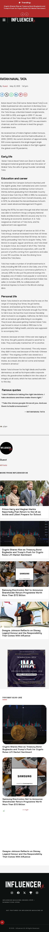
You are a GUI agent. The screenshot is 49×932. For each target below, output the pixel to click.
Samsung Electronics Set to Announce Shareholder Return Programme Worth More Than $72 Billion (22, 593)
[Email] (25, 95)
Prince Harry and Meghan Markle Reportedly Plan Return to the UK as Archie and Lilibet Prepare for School (21, 512)
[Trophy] (31, 893)
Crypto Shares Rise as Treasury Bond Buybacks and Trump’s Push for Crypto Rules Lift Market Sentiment (24, 7)
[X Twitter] (7, 95)
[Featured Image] (24, 724)
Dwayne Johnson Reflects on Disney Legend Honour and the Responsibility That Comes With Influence (22, 633)
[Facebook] (2, 95)
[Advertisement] (24, 48)
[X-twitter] (24, 893)
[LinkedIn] (16, 95)
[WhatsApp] (11, 95)
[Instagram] (12, 893)
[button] (22, 14)
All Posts (3, 465)
